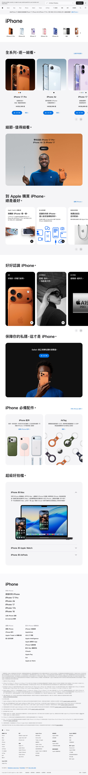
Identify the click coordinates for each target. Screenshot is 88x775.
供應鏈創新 (71, 742)
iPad (3, 740)
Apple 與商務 (55, 735)
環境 (70, 737)
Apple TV (21, 745)
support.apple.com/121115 (69, 701)
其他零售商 (22, 767)
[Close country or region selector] (85, 3)
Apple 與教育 (55, 743)
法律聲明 (43, 772)
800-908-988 (32, 767)
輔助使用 (71, 735)
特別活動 (71, 756)
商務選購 (54, 737)
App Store (21, 756)
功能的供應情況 (59, 725)
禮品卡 (3, 757)
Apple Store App (40, 746)
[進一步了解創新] (20, 299)
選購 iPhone (74, 12)
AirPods (4, 748)
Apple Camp (39, 744)
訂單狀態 (37, 753)
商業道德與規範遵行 (73, 754)
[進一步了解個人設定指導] (51, 226)
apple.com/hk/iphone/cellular (10, 696)
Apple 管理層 (72, 750)
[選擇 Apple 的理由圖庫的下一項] (80, 249)
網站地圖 (49, 772)
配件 (3, 755)
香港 (80, 772)
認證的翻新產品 (39, 748)
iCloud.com (21, 740)
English (84, 772)
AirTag (3, 753)
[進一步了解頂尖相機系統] (51, 299)
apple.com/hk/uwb (12, 720)
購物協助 (37, 755)
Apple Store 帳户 (23, 737)
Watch (3, 744)
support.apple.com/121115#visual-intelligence (66, 707)
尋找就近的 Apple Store (13, 767)
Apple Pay (4, 763)
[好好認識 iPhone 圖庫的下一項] (80, 330)
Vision (3, 746)
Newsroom (71, 747)
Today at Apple (39, 740)
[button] (60, 3)
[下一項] (80, 33)
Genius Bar (38, 737)
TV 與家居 (4, 751)
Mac (3, 737)
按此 (81, 713)
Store (3, 735)
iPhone (3, 742)
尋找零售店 (38, 735)
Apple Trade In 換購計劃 (41, 751)
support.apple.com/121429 (37, 709)
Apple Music (22, 747)
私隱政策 (27, 772)
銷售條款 (38, 772)
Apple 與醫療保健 (56, 751)
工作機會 (71, 752)
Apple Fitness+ (22, 750)
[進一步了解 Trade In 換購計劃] (20, 226)
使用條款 (33, 772)
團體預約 (37, 742)
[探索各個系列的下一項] (80, 119)
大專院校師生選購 (56, 745)
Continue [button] (79, 3)
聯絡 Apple (71, 758)
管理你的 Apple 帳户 (23, 735)
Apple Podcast (22, 752)
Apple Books (22, 754)
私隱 (70, 740)
